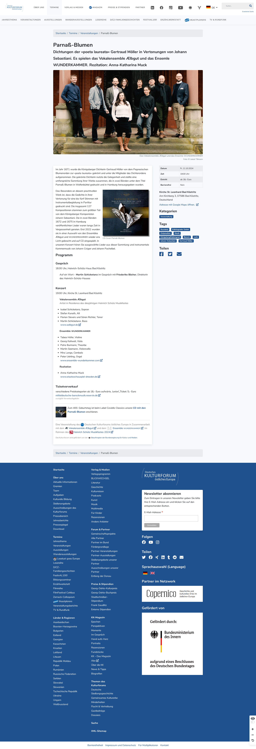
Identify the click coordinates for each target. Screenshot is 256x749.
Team (56, 490)
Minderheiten (98, 702)
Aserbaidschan (61, 622)
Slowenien (58, 687)
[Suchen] (250, 6)
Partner (140, 7)
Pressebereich (60, 516)
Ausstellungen (53, 20)
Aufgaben (58, 495)
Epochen (95, 621)
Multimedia (97, 508)
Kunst (94, 500)
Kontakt (164, 745)
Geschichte (97, 487)
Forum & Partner (100, 529)
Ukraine (57, 695)
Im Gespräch (98, 634)
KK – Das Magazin (101, 656)
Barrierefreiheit (95, 745)
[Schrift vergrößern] (253, 729)
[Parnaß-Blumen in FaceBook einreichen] (163, 255)
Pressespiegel (60, 524)
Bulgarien (58, 630)
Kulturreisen (97, 491)
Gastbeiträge (98, 710)
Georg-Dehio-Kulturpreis (104, 588)
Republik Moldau (62, 661)
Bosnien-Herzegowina (65, 626)
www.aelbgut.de (69, 324)
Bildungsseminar (62, 579)
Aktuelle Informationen (65, 482)
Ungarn (57, 700)
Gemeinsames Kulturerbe (104, 697)
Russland (164, 229)
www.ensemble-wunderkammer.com (79, 360)
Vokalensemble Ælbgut (80, 428)
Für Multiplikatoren (148, 745)
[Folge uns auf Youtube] (152, 542)
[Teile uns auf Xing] (157, 557)
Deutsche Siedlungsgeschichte (102, 691)
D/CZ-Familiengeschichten (125, 20)
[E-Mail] (181, 255)
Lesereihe (101, 20)
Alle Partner (97, 538)
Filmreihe (58, 588)
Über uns (39, 7)
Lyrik (196, 237)
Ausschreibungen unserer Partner (104, 569)
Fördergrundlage (100, 546)
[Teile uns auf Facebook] (151, 557)
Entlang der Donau (101, 576)
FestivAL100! (150, 20)
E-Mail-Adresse (153, 512)
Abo (93, 660)
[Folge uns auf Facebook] (144, 542)
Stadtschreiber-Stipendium (99, 598)
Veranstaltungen (31, 20)
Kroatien (57, 648)
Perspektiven (98, 626)
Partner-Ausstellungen (103, 555)
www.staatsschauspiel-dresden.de (78, 376)
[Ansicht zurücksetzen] (253, 740)
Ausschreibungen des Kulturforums (64, 509)
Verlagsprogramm (100, 474)
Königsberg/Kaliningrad (170, 237)
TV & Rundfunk (218, 20)
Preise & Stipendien (119, 7)
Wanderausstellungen (78, 20)
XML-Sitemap (98, 731)
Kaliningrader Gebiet (180, 229)
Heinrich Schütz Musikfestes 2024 (91, 432)
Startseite (58, 469)
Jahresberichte (60, 520)
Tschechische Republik (65, 691)
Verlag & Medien (74, 7)
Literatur (95, 482)
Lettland (57, 652)
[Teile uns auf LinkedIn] (163, 557)
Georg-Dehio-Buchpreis (104, 592)
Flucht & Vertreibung (102, 706)
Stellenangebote (61, 503)
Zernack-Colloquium (64, 597)
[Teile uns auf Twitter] (144, 557)
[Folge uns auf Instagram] (158, 542)
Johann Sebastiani (168, 241)
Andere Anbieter (99, 521)
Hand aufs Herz (99, 639)
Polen (56, 665)
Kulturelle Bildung (62, 499)
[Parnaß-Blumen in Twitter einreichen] (171, 255)
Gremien (57, 486)
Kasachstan (59, 643)
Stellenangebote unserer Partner (104, 561)
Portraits (96, 643)
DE (213, 7)
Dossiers (95, 715)
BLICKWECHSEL (100, 478)
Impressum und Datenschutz (120, 745)
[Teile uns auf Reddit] (175, 557)
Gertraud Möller (186, 241)
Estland (57, 635)
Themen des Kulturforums (98, 683)
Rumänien (58, 669)
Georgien (58, 639)
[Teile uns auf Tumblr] (170, 557)
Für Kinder (96, 513)
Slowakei (58, 682)
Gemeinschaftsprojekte (103, 533)
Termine (54, 7)
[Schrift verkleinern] (253, 735)
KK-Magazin (98, 617)
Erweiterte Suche (248, 12)
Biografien (96, 673)
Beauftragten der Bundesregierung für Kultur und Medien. (114, 437)
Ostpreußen (166, 233)
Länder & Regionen (64, 617)
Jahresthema (9, 20)
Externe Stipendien (101, 609)
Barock (187, 237)
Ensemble (126, 428)
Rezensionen (98, 517)
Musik (177, 233)
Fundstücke (97, 652)
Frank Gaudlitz (99, 605)
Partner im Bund (100, 542)
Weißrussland (60, 704)
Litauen (57, 656)
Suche (94, 723)
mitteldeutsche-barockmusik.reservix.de (76, 395)
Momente (96, 630)
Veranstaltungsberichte (65, 605)
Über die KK (97, 665)
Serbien (57, 678)
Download (58, 529)
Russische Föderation (64, 674)
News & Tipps (98, 669)
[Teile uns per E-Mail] (182, 557)
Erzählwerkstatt (171, 20)
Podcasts (96, 495)
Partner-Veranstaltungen (104, 551)
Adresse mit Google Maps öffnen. (177, 204)
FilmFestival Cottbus (64, 592)
